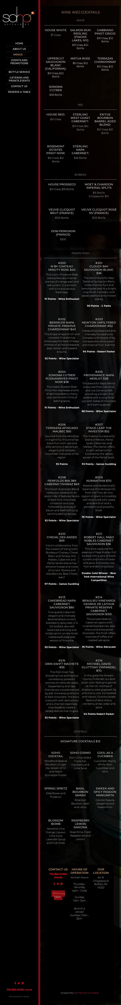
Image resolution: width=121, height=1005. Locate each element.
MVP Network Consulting (86, 993)
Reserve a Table (59, 895)
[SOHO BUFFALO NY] (19, 21)
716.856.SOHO (19, 989)
